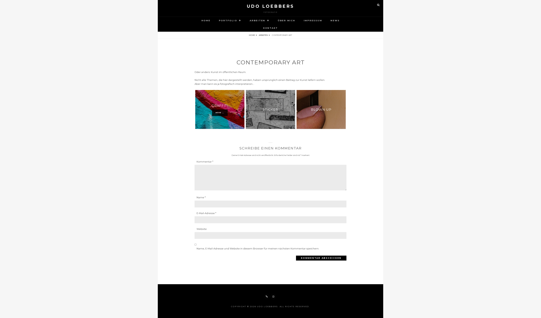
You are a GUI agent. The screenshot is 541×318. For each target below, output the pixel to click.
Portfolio (228, 20)
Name (201, 197)
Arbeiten (257, 20)
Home (205, 20)
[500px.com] (266, 296)
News (335, 20)
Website (202, 229)
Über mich (286, 20)
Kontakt (270, 28)
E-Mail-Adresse (206, 213)
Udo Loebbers (270, 6)
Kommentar (205, 161)
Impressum (313, 20)
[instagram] (273, 296)
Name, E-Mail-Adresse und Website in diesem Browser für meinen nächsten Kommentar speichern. (258, 248)
